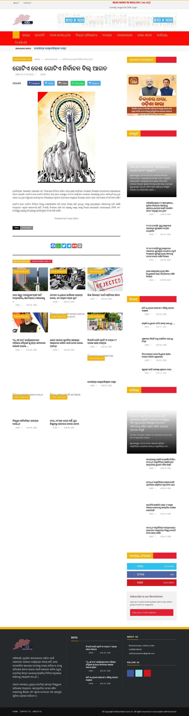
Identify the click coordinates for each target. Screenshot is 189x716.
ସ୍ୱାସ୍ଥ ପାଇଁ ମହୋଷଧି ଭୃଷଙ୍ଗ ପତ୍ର (156, 369)
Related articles (21, 261)
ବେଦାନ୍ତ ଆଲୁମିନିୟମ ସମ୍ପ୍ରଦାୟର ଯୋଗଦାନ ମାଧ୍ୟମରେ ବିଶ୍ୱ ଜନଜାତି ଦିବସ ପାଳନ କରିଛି (161, 530)
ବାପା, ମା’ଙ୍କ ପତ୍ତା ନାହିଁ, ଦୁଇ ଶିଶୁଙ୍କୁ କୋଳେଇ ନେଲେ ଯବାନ (64, 422)
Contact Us (25, 711)
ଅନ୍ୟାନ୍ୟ (21, 42)
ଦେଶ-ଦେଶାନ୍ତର (60, 35)
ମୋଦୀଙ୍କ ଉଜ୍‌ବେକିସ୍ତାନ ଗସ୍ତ (50, 48)
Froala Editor (72, 218)
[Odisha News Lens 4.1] (23, 644)
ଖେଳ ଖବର (145, 35)
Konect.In (172, 711)
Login (134, 7)
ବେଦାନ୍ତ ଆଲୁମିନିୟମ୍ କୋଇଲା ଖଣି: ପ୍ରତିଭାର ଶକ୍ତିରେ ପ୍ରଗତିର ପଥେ (160, 483)
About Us (37, 711)
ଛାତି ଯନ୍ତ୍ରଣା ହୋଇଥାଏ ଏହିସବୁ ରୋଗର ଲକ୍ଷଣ (158, 309)
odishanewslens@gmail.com (141, 653)
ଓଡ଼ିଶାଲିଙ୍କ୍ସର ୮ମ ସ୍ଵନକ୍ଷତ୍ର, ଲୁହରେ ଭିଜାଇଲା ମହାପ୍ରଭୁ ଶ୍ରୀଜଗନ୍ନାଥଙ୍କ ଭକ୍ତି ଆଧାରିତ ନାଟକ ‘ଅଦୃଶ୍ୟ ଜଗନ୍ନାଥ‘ (159, 206)
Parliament (26, 228)
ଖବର (74, 637)
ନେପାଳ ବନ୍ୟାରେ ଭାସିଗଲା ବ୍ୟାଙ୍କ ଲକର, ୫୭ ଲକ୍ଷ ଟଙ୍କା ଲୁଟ (66, 296)
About (16, 3)
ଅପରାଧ (107, 35)
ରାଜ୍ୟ (26, 35)
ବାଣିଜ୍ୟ (162, 35)
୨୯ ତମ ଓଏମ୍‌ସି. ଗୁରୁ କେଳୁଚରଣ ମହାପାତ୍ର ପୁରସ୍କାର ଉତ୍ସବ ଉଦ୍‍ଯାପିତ (158, 228)
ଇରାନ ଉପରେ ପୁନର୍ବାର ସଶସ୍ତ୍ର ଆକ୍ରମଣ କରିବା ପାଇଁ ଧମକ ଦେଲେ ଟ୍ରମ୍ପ (66, 343)
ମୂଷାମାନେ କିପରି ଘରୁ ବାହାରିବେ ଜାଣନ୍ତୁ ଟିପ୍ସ (157, 340)
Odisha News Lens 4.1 (41, 261)
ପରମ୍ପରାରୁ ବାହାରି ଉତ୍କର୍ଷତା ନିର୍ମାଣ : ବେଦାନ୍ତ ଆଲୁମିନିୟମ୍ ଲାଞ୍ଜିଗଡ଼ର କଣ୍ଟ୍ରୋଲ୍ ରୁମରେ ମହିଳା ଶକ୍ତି (161, 462)
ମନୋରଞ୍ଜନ (125, 35)
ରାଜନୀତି (40, 35)
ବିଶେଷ (133, 299)
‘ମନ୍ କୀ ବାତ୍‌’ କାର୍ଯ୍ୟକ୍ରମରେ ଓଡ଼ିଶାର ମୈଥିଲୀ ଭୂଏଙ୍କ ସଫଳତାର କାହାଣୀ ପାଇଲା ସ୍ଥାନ (101, 664)
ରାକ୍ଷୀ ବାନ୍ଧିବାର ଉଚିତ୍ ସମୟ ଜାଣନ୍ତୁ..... (158, 323)
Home (15, 711)
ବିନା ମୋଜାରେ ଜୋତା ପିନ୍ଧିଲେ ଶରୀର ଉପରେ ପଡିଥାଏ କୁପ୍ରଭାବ (156, 355)
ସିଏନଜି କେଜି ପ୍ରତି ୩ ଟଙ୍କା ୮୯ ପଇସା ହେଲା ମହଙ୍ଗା (102, 341)
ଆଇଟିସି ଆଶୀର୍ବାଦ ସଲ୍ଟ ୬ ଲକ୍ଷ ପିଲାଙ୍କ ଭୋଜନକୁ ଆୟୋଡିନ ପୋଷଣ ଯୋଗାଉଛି (161, 507)
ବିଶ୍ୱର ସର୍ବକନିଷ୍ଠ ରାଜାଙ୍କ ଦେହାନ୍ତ (25, 422)
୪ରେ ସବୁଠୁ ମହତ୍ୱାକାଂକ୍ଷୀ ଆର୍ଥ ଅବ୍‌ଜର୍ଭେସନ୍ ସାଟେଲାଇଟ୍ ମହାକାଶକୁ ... (29, 298)
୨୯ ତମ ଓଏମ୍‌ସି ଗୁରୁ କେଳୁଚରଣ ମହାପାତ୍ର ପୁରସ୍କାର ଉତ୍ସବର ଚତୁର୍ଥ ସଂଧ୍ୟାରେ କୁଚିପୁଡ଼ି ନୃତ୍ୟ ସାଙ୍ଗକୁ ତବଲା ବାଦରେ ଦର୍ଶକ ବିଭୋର (161, 252)
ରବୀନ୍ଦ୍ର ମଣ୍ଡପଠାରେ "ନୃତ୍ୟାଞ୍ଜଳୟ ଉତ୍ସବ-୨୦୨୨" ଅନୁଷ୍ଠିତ (149, 168)
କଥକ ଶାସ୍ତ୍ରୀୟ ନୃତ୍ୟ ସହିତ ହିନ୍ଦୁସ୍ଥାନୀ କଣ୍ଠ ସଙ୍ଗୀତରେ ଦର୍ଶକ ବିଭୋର (160, 274)
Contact (27, 3)
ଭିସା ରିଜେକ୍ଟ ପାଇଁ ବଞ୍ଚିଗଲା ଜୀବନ (103, 294)
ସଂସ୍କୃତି (133, 133)
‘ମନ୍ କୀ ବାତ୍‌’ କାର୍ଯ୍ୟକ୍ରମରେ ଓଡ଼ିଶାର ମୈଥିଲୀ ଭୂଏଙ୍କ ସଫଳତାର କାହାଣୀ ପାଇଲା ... (29, 343)
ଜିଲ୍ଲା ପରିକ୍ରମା (86, 35)
